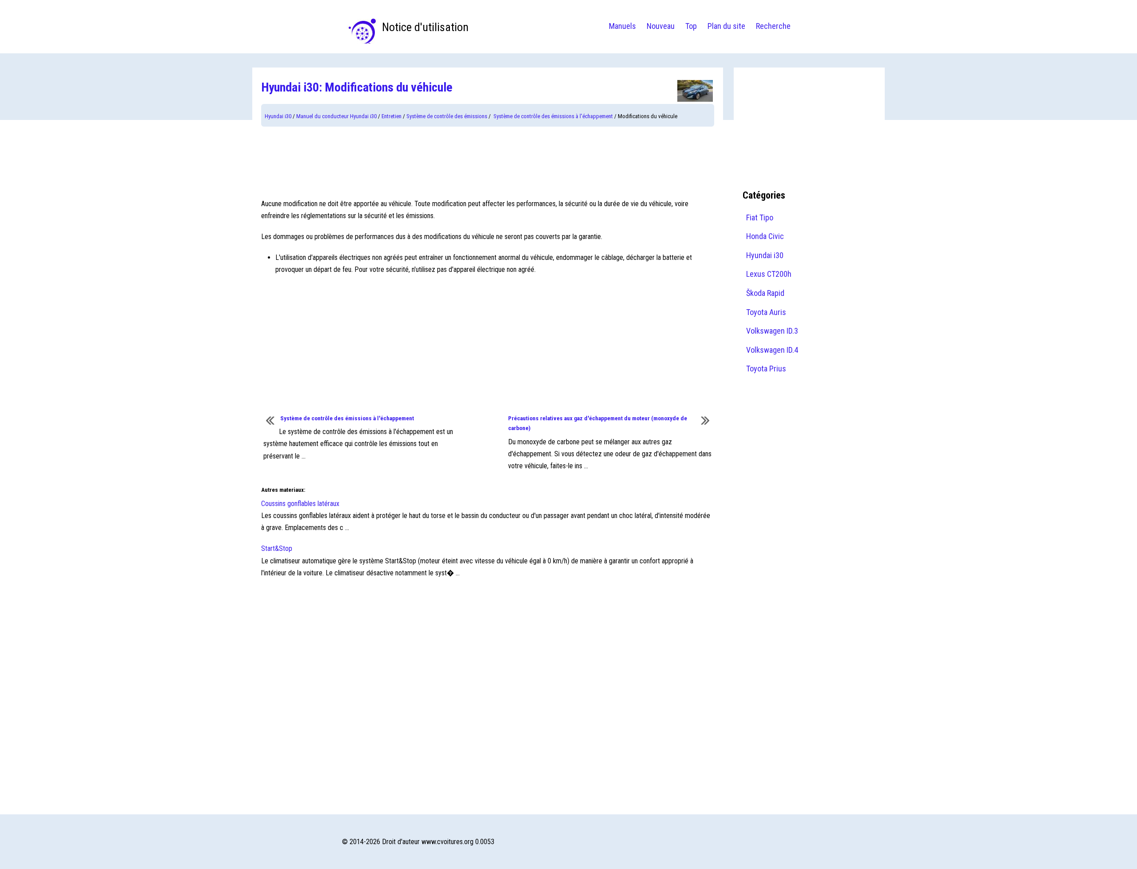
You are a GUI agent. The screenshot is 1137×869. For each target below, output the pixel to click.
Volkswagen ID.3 (772, 330)
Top (691, 26)
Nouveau (661, 26)
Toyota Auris (766, 312)
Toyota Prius (766, 368)
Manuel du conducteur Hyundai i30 (336, 116)
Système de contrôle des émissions (446, 116)
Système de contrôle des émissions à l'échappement (552, 116)
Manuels (622, 26)
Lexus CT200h (768, 274)
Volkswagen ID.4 (772, 350)
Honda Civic (765, 236)
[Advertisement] (487, 162)
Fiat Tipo (759, 217)
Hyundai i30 (278, 116)
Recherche (773, 26)
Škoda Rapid (765, 293)
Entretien (392, 116)
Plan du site (726, 26)
